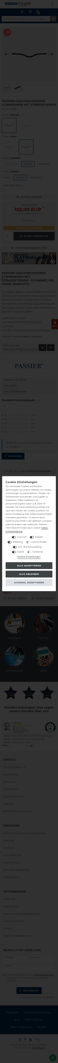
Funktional (37, 552)
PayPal (20, 552)
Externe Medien (39, 542)
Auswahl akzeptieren (29, 582)
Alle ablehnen (29, 574)
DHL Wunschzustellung (30, 547)
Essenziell (21, 537)
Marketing (18, 542)
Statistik (39, 537)
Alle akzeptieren (29, 565)
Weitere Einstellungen (29, 556)
